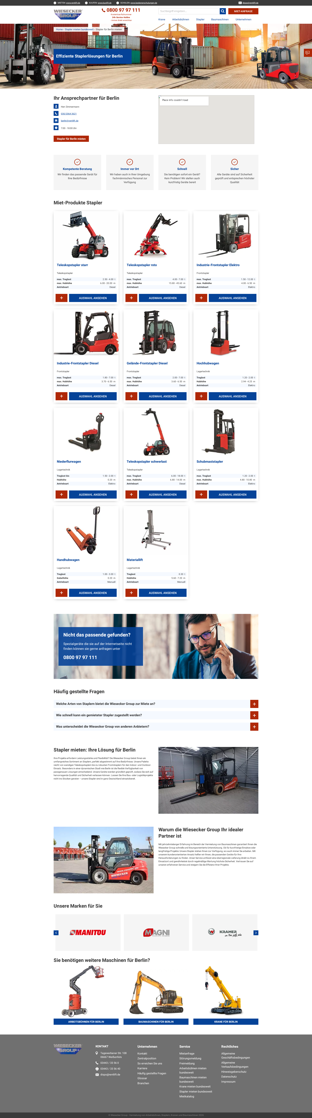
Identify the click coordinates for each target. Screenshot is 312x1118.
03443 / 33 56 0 (109, 1063)
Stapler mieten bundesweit (195, 1092)
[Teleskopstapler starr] (86, 235)
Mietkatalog (186, 1096)
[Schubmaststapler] (225, 432)
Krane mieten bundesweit (195, 1087)
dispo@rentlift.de (110, 1075)
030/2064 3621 (69, 114)
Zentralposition (146, 1058)
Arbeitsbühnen (180, 19)
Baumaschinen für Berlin (156, 1022)
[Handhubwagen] (86, 530)
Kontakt (142, 1054)
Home (59, 29)
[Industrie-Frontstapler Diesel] (86, 333)
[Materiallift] (156, 530)
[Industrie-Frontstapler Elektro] (225, 235)
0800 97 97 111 (80, 657)
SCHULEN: (138, 2)
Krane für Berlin (226, 1022)
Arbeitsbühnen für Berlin (86, 1022)
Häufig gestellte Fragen (151, 1073)
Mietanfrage (186, 1054)
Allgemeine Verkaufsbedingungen (234, 1065)
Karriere (142, 1068)
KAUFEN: (100, 2)
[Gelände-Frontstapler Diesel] (156, 333)
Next (256, 932)
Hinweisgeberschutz (233, 1072)
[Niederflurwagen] (86, 432)
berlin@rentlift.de (69, 120)
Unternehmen (243, 19)
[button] (223, 11)
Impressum (228, 1082)
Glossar (142, 1078)
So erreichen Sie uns (149, 1063)
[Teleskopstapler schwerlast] (156, 432)
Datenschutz (229, 1077)
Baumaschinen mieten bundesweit (193, 1079)
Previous (56, 932)
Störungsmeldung (190, 1058)
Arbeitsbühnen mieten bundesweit (192, 1070)
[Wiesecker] (69, 15)
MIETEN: (69, 2)
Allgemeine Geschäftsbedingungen (235, 1056)
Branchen (143, 1083)
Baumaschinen (220, 19)
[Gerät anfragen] (61, 298)
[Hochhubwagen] (225, 333)
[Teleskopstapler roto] (156, 235)
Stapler (200, 19)
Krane (161, 19)
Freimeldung (187, 1063)
